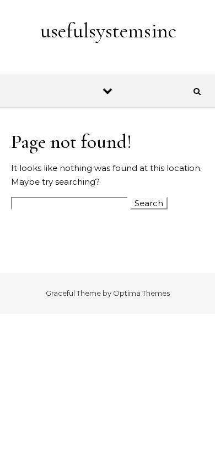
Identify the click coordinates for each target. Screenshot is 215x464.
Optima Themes (141, 293)
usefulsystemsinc (108, 30)
